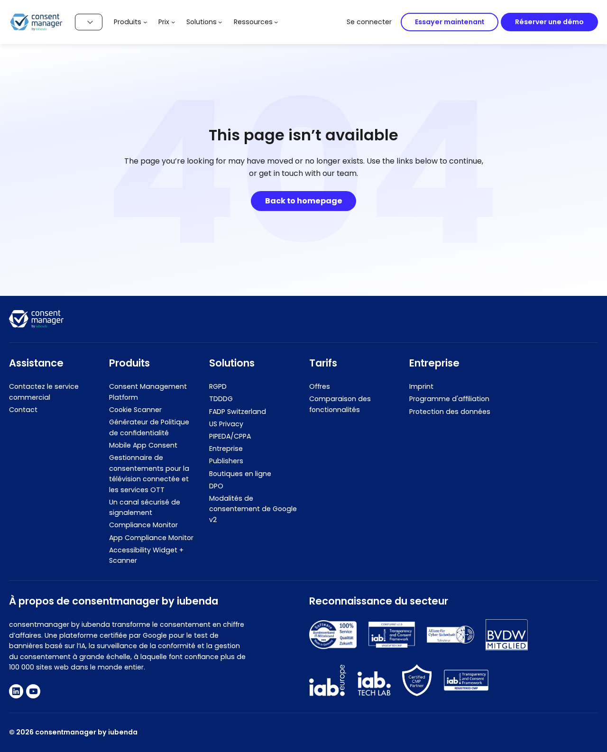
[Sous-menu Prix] (173, 22)
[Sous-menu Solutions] (220, 22)
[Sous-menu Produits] (145, 22)
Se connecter (369, 22)
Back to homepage (303, 200)
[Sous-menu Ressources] (276, 22)
